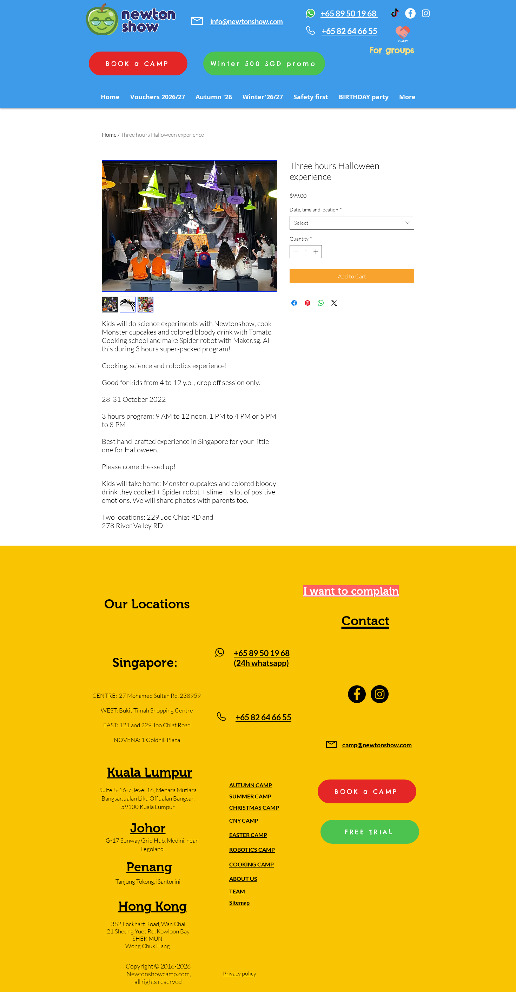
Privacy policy (239, 973)
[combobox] (352, 223)
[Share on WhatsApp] (321, 303)
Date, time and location (316, 209)
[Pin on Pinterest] (307, 303)
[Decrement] (295, 251)
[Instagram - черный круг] (380, 694)
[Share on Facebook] (294, 303)
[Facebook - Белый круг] (410, 13)
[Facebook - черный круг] (357, 694)
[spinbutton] (305, 251)
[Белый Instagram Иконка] (426, 13)
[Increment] (316, 251)
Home (109, 134)
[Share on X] (334, 303)
